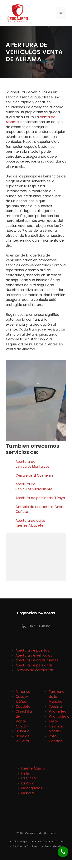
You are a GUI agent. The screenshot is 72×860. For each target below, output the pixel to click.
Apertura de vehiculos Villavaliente (34, 487)
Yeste (53, 721)
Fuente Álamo (33, 768)
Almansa (23, 691)
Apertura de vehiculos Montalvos (32, 464)
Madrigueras (31, 788)
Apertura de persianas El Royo (40, 498)
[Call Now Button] (63, 851)
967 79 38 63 (39, 626)
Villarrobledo (59, 716)
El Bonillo (22, 731)
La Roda (28, 783)
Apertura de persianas (34, 665)
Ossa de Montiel (56, 729)
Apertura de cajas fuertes (37, 660)
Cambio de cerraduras (35, 670)
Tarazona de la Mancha (57, 696)
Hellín (25, 773)
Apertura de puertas (32, 650)
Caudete (23, 706)
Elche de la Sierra (23, 739)
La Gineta (29, 778)
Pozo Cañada (56, 739)
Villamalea (57, 711)
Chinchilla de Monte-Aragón (24, 719)
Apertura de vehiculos (34, 655)
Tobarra (55, 706)
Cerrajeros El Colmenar (34, 475)
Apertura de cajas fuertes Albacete (31, 523)
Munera (27, 793)
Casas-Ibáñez (22, 699)
